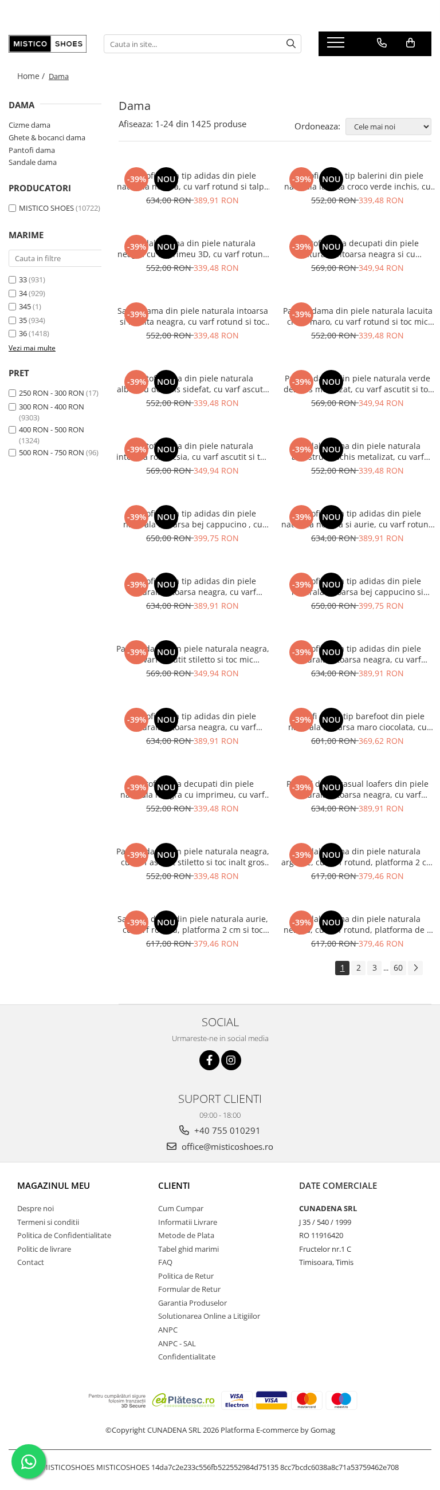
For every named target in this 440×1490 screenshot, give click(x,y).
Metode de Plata (186, 1235)
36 (23, 333)
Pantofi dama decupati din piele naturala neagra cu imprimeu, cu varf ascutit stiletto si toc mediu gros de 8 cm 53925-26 (192, 789)
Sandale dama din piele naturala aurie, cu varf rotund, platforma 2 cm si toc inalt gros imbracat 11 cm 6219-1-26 (192, 924)
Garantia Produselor (192, 1303)
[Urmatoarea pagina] (415, 968)
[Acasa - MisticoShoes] (48, 43)
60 (398, 967)
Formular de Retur (189, 1289)
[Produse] (337, 45)
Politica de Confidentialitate (64, 1235)
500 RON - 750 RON (51, 452)
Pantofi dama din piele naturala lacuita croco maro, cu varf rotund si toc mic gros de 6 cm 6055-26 (358, 316)
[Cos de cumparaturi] (410, 42)
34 (23, 293)
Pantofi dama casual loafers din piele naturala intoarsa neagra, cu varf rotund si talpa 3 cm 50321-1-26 (357, 789)
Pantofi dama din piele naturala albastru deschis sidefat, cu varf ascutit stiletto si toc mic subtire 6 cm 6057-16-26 (192, 384)
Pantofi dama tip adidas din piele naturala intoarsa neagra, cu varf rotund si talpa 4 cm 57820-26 (192, 721)
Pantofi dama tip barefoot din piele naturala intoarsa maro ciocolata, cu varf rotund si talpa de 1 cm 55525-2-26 (357, 721)
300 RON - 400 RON (51, 406)
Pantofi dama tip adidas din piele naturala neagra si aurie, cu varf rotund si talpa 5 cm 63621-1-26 (357, 519)
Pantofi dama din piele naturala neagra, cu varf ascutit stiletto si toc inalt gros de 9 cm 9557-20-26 (192, 857)
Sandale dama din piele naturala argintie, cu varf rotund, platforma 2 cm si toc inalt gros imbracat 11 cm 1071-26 (357, 857)
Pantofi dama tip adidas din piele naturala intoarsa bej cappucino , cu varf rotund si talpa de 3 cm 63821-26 (193, 519)
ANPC (168, 1330)
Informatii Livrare (187, 1222)
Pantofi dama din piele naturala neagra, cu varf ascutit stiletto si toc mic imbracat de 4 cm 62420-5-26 (192, 654)
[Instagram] (231, 1060)
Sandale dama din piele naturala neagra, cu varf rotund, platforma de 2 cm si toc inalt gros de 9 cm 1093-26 (357, 924)
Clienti (174, 1185)
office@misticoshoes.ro (226, 1146)
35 (23, 320)
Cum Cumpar (180, 1208)
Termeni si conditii (48, 1222)
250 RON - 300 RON (51, 393)
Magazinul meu (53, 1185)
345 (25, 306)
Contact (30, 1262)
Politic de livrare (44, 1249)
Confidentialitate (186, 1356)
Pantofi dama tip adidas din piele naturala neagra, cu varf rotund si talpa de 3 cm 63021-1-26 (193, 181)
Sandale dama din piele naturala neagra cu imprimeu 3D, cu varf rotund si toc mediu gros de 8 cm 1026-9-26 (192, 248)
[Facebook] (209, 1060)
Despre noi (35, 1208)
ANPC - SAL (177, 1343)
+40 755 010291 (226, 1130)
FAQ (165, 1262)
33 (23, 279)
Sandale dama (33, 162)
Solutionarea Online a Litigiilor (209, 1316)
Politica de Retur (186, 1276)
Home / (32, 75)
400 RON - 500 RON (51, 429)
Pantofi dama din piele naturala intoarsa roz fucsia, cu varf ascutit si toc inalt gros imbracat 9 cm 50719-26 (192, 451)
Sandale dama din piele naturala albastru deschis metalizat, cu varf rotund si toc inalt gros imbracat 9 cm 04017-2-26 (357, 451)
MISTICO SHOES (46, 208)
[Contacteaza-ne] (382, 42)
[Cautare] (291, 43)
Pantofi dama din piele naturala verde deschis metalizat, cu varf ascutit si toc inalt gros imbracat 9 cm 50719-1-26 (358, 384)
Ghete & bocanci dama (47, 137)
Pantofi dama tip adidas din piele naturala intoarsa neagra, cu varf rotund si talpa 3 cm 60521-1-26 (357, 654)
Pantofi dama (32, 150)
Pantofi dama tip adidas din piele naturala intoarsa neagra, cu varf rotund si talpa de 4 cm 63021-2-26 (192, 586)
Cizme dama (29, 125)
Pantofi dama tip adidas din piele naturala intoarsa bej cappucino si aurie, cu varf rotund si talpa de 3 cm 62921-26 (357, 586)
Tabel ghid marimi (188, 1249)
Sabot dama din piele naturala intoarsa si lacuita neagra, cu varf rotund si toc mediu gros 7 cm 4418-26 (192, 316)
